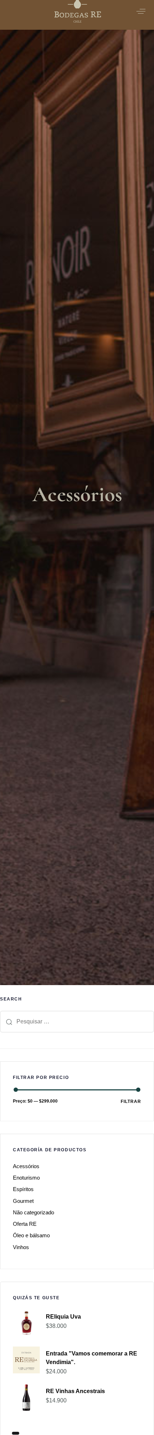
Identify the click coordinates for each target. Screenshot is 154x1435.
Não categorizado (33, 1212)
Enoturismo (26, 1178)
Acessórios (26, 1166)
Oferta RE (25, 1224)
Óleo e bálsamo (31, 1235)
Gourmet (23, 1201)
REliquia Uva (63, 1317)
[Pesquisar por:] (77, 1021)
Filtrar (131, 1101)
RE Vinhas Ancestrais (75, 1391)
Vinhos (21, 1247)
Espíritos (23, 1189)
